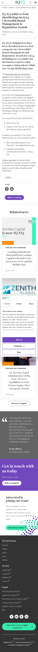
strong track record (22, 95)
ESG (21, 105)
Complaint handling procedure (19, 645)
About (4, 553)
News (11, 7)
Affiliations (6, 578)
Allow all (19, 340)
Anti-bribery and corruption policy (14, 599)
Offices (4, 560)
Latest (4, 556)
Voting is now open (9, 160)
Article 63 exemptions (23, 642)
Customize (18, 346)
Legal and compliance (10, 595)
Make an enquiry (14, 197)
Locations (5, 574)
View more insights (19, 403)
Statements (7, 642)
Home (4, 7)
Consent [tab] (7, 304)
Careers (5, 581)
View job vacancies (16, 527)
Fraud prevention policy (10, 603)
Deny (19, 352)
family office (30, 105)
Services (5, 545)
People (4, 549)
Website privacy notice (10, 592)
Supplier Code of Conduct (12, 606)
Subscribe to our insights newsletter (17, 626)
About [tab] (31, 304)
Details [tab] (19, 304)
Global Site (6, 570)
